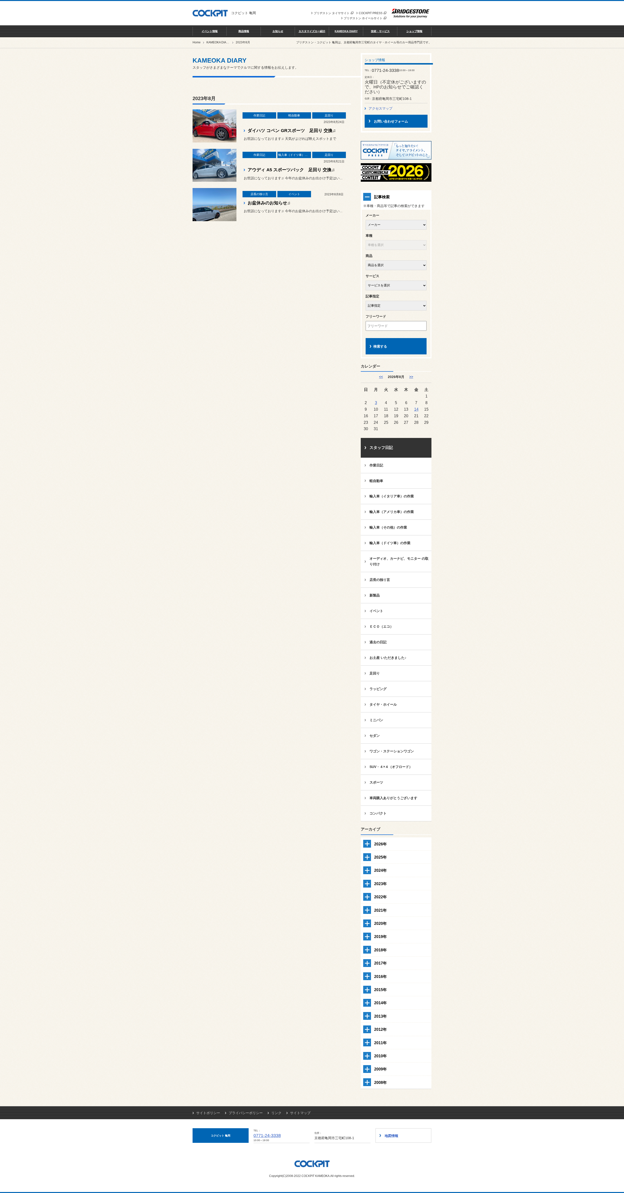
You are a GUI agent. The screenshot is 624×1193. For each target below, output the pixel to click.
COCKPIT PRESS (370, 13)
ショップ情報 (414, 31)
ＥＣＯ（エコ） (381, 626)
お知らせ (278, 31)
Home (197, 42)
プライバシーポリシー (246, 1113)
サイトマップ (300, 1113)
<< (381, 377)
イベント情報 (210, 31)
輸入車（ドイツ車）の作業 (390, 543)
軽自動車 (376, 481)
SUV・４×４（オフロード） (391, 767)
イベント (376, 611)
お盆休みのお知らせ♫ (269, 202)
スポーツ (376, 782)
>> (411, 377)
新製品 (375, 595)
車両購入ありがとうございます (393, 798)
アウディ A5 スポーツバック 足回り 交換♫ (291, 169)
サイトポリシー (208, 1113)
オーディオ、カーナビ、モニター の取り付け (399, 561)
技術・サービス (380, 31)
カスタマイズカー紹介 (312, 31)
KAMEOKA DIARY (346, 31)
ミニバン (376, 720)
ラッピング (378, 689)
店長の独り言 (380, 580)
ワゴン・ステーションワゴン (392, 751)
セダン (375, 736)
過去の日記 (378, 642)
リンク (276, 1113)
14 (416, 409)
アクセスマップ (380, 108)
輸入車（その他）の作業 (388, 527)
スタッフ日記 (381, 447)
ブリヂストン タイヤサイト (332, 13)
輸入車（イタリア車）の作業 (392, 496)
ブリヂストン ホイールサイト (363, 18)
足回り (375, 673)
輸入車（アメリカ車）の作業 (392, 512)
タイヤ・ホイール (383, 704)
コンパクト (378, 813)
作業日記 (376, 465)
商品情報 (243, 31)
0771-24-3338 (267, 1135)
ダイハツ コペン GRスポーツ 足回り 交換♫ (292, 130)
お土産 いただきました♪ (388, 658)
